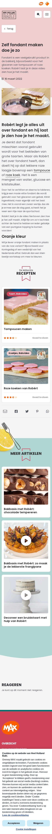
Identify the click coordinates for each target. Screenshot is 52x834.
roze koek (13, 175)
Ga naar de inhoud (26, 2)
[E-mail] (5, 411)
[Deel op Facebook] (16, 411)
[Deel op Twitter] (27, 411)
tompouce (42, 170)
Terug (10, 28)
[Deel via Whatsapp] (47, 411)
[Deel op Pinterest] (37, 411)
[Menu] (46, 14)
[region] (26, 101)
